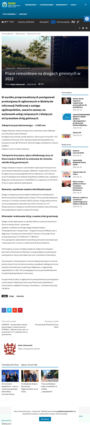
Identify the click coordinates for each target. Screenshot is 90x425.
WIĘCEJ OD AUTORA (29, 365)
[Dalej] (6, 399)
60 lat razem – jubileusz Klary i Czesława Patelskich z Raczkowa (79, 185)
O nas (73, 5)
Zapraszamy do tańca (79, 173)
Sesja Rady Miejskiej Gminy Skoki (79, 162)
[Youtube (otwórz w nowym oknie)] (86, 28)
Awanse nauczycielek (78, 151)
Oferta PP (77, 132)
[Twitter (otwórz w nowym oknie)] (83, 28)
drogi (11, 296)
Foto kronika (9, 14)
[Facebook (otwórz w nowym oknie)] (79, 28)
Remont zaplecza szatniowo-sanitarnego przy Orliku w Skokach (80, 200)
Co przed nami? (47, 5)
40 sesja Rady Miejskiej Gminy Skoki (46, 325)
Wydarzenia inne (23, 68)
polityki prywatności (65, 411)
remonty (20, 296)
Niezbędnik (44, 22)
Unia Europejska (63, 22)
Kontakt (23, 14)
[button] (87, 19)
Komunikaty (61, 5)
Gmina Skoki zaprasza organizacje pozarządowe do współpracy (80, 102)
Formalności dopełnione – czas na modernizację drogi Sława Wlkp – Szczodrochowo (10, 389)
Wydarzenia (30, 5)
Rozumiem (45, 419)
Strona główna (7, 33)
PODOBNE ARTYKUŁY (10, 365)
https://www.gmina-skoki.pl (29, 348)
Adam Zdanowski (17, 84)
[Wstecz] (3, 399)
